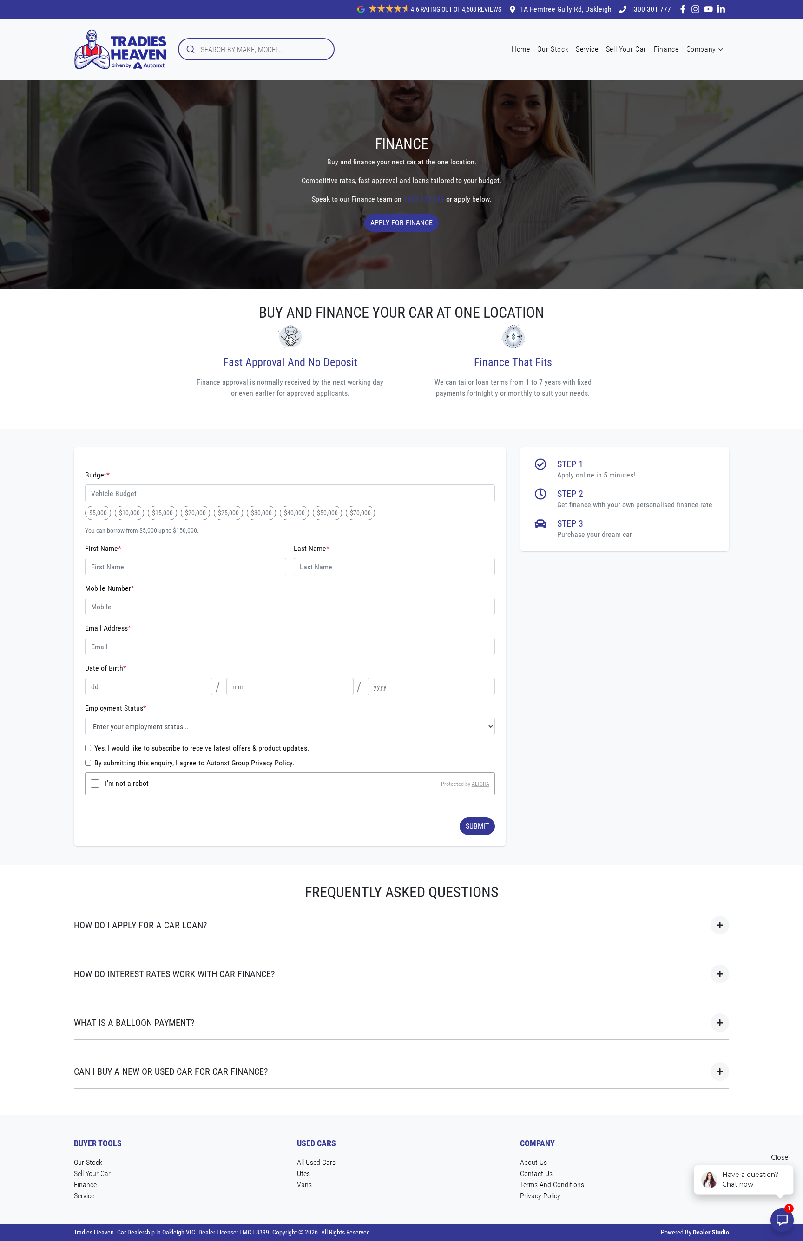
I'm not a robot (127, 783)
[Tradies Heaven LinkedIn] (723, 9)
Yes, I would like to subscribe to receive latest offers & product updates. (201, 748)
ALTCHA (480, 783)
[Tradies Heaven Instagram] (697, 9)
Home (521, 49)
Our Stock (552, 49)
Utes (303, 1173)
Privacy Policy (540, 1195)
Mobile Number (109, 588)
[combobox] (256, 49)
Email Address (108, 628)
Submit (477, 826)
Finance (666, 49)
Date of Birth (105, 668)
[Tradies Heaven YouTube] (710, 9)
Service (587, 49)
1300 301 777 (650, 9)
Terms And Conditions (552, 1184)
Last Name (311, 548)
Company (701, 49)
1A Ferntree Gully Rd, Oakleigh (566, 9)
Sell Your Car (626, 49)
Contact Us (536, 1173)
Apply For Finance (401, 222)
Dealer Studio (711, 1232)
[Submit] (190, 49)
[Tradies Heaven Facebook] (684, 9)
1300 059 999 (423, 199)
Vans (304, 1184)
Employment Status (115, 708)
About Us (533, 1162)
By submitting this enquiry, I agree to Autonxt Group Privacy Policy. (194, 762)
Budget (97, 474)
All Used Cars (316, 1162)
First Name (103, 548)
